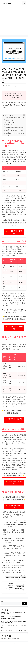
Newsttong (6, 3)
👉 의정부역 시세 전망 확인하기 (14, 420)
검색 (2, 601)
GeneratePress (21, 644)
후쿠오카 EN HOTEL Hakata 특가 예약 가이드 (10, 587)
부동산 (7, 195)
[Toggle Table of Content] (23, 115)
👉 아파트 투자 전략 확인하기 (14, 506)
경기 (24, 575)
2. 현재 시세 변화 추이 (9, 120)
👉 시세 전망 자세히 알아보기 (14, 232)
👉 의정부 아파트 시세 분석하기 (14, 482)
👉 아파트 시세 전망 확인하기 (14, 328)
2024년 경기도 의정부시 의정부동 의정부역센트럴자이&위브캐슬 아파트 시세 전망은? (15, 578)
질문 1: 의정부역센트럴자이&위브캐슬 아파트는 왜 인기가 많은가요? (15, 128)
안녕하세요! (3, 638)
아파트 (21, 95)
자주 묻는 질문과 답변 (9, 126)
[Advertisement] (14, 21)
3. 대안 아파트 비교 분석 (9, 122)
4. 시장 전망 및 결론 (8, 124)
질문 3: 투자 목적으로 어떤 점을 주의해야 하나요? (15, 134)
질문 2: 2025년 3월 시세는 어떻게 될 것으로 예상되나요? (15, 131)
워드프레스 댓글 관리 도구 (13, 638)
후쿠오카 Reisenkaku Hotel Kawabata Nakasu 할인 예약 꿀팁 (19, 587)
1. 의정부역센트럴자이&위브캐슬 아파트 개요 (14, 118)
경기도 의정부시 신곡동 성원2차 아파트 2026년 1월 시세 (13, 630)
